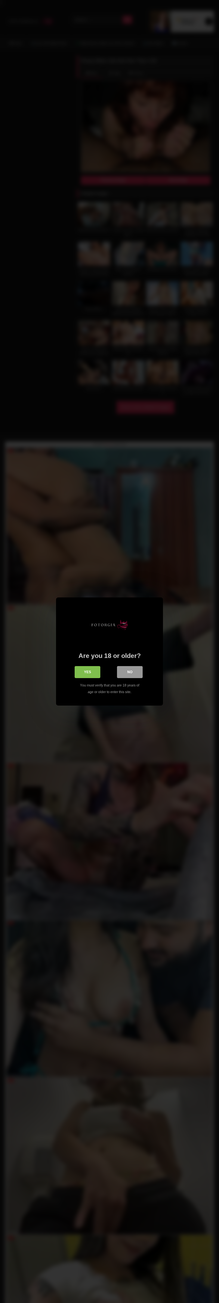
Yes (87, 672)
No (129, 672)
